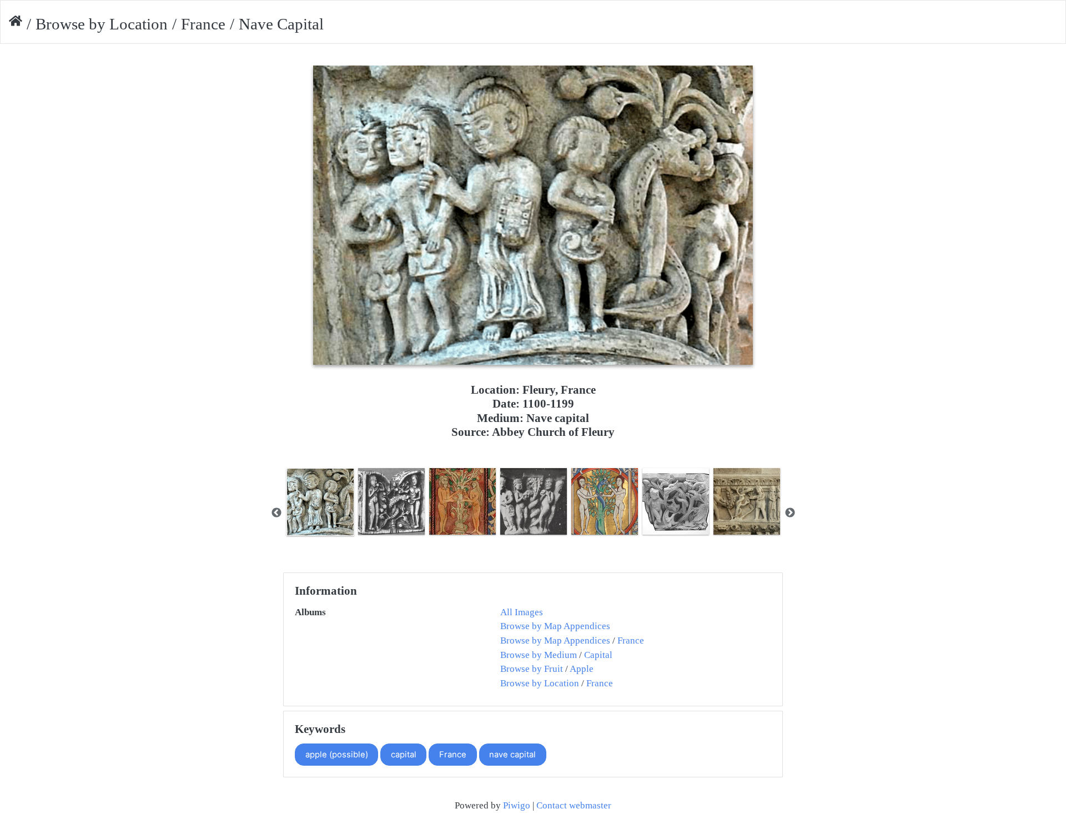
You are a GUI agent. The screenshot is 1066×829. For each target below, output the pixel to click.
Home (15, 24)
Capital (598, 655)
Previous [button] (276, 513)
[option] (320, 502)
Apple (582, 669)
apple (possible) (336, 755)
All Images (521, 612)
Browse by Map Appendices (555, 626)
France (203, 24)
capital (403, 755)
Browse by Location (102, 24)
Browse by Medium (538, 655)
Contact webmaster (573, 805)
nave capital (512, 755)
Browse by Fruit (531, 669)
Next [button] (790, 513)
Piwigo (516, 805)
